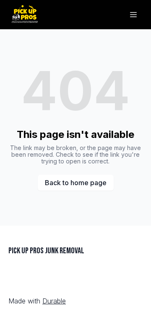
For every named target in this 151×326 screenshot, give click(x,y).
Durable (54, 301)
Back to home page (76, 182)
